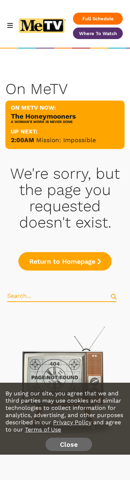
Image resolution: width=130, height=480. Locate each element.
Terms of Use (43, 429)
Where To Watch (98, 33)
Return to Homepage (62, 261)
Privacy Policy (72, 422)
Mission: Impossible (66, 140)
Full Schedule (98, 18)
